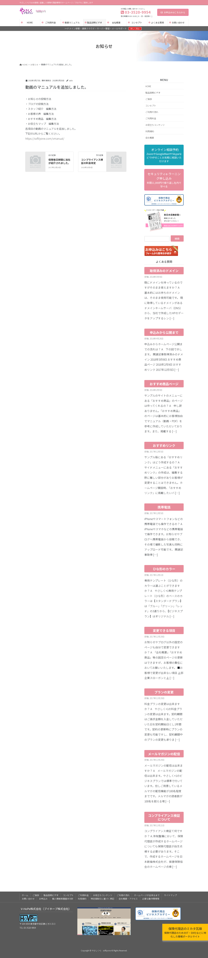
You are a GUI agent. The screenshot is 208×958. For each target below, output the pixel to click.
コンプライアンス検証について (164, 817)
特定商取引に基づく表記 (102, 898)
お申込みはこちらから (174, 12)
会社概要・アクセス (128, 898)
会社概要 (149, 137)
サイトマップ (170, 895)
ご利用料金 (150, 118)
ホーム (25, 895)
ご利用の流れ (151, 111)
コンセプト (150, 105)
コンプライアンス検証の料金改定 (92, 161)
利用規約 (149, 131)
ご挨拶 (148, 99)
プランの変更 (164, 692)
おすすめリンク (164, 445)
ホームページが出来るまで (147, 895)
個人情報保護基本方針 (62, 898)
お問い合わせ (28, 898)
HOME (148, 86)
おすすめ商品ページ (164, 384)
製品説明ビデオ (152, 92)
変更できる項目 (164, 630)
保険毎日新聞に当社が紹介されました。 (59, 161)
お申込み (43, 898)
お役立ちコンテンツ (155, 124)
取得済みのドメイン (164, 270)
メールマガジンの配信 (164, 754)
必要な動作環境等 (150, 898)
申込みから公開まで (164, 332)
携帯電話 (164, 507)
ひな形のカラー (164, 569)
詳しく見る (135, 28)
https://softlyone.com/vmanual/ (44, 138)
